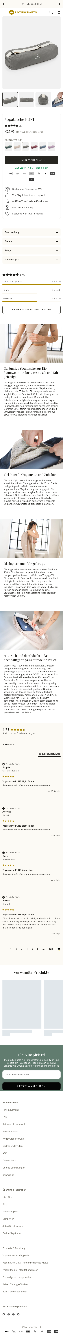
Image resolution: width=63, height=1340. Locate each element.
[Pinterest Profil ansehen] (13, 1314)
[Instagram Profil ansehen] (8, 1314)
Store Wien (8, 1218)
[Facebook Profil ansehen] (3, 1314)
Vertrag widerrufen (12, 1146)
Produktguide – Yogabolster (16, 1277)
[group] (31, 730)
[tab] (49, 754)
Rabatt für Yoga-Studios (15, 1284)
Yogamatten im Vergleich (15, 1255)
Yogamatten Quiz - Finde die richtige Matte (25, 1262)
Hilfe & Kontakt (10, 1109)
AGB (4, 1153)
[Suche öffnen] (51, 12)
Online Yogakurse (11, 1233)
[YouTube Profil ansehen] (18, 1314)
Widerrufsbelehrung (13, 1138)
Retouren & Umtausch (14, 1124)
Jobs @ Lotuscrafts (12, 1226)
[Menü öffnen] (4, 12)
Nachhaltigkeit (10, 1211)
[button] (11, 949)
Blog (4, 1204)
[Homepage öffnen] (23, 12)
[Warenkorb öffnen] (59, 12)
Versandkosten (36, 132)
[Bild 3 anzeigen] (43, 99)
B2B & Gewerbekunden (14, 1291)
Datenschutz (9, 1160)
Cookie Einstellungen (13, 1167)
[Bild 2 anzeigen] (26, 99)
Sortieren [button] (7, 744)
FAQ (4, 1117)
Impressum (8, 1175)
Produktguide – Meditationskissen (20, 1270)
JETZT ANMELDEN (31, 1086)
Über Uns (7, 1197)
